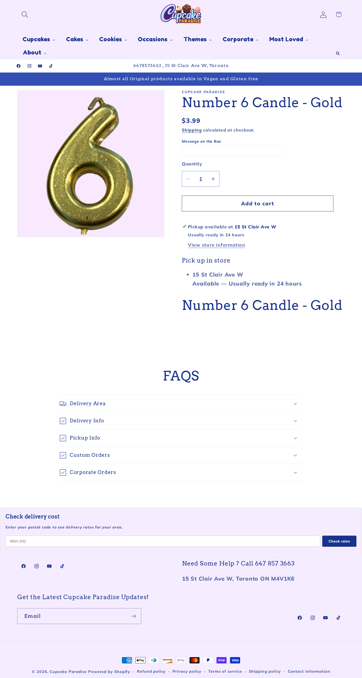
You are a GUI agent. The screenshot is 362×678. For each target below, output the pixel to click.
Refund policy (151, 671)
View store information (216, 245)
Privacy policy (187, 671)
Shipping (192, 130)
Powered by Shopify (109, 671)
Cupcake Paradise (68, 671)
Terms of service (225, 671)
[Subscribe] (133, 616)
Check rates (339, 541)
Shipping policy (265, 671)
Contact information (309, 671)
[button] (24, 14)
